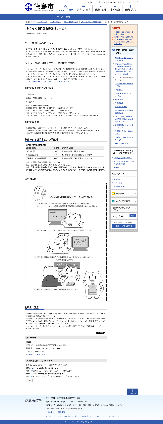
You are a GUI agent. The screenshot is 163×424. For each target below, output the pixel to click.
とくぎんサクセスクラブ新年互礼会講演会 (124, 163)
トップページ (42, 22)
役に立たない (67, 371)
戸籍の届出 (119, 99)
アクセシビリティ (113, 416)
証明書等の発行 (121, 107)
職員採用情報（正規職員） (124, 37)
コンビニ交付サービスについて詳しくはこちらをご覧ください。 (50, 81)
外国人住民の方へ (121, 143)
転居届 (116, 167)
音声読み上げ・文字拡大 (96, 2)
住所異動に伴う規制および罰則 (124, 85)
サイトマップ (133, 2)
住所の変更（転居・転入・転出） (123, 94)
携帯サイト (122, 2)
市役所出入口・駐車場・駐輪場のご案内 (124, 33)
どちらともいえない (52, 371)
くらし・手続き (55, 22)
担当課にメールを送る (37, 354)
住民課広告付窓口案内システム (124, 132)
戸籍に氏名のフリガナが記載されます (124, 59)
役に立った (37, 371)
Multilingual (112, 2)
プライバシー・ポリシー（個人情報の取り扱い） (63, 416)
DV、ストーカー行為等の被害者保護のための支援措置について (124, 119)
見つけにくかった (73, 376)
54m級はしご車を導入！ (123, 158)
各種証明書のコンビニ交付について (124, 126)
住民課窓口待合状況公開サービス (124, 138)
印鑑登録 (118, 90)
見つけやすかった (39, 376)
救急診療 (117, 179)
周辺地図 (61, 412)
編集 (132, 216)
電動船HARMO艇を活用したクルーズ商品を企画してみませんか (124, 42)
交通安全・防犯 (120, 186)
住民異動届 (119, 103)
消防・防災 (118, 183)
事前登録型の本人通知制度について (124, 111)
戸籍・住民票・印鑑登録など (91, 22)
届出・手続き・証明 (71, 22)
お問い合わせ (86, 416)
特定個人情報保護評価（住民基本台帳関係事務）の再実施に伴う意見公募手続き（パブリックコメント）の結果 (124, 69)
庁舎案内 (50, 412)
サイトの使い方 (99, 416)
